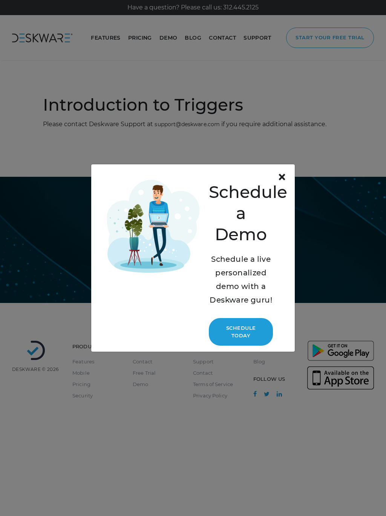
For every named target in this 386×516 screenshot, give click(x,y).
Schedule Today (241, 331)
